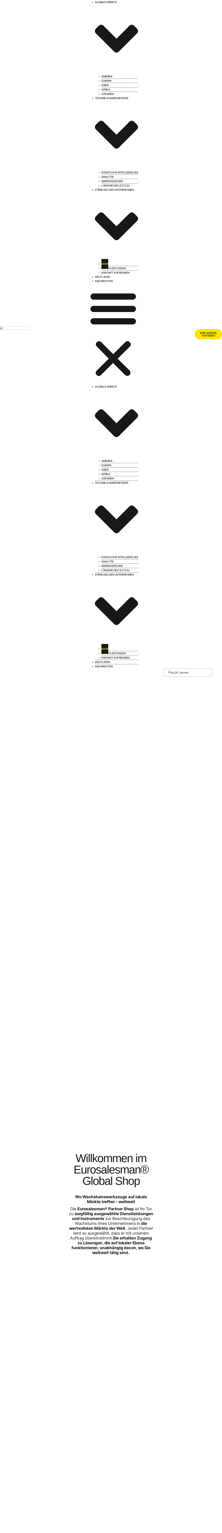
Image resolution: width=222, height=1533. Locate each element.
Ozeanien (107, 94)
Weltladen (102, 276)
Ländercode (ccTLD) (115, 185)
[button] (113, 334)
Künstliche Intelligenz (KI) (119, 172)
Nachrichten (104, 281)
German (184, 672)
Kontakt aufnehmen (115, 272)
